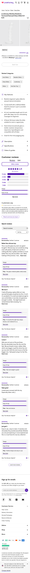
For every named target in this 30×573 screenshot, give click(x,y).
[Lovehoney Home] (7, 3)
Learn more (18, 57)
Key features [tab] (8, 95)
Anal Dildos (6, 77)
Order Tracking (6, 520)
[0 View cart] (25, 3)
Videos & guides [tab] (9, 150)
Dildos (11, 10)
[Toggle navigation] (27, 3)
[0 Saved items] (22, 3)
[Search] (16, 2)
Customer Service (7, 506)
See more (15, 197)
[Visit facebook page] (3, 499)
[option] (10, 33)
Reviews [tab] (12, 160)
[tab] (15, 513)
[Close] (27, 564)
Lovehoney (15, 6)
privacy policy (19, 495)
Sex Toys (7, 10)
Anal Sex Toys (14, 86)
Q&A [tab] (18, 160)
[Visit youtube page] (23, 499)
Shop (3, 530)
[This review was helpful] (26, 279)
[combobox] (22, 232)
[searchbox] (13, 228)
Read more (23, 255)
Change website (6, 570)
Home (3, 10)
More (3, 534)
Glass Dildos (17, 10)
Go (26, 490)
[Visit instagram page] (16, 499)
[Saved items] (28, 18)
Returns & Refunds (7, 518)
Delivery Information (7, 512)
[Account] (19, 3)
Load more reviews (15, 465)
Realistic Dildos (18, 77)
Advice (4, 525)
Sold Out (15, 65)
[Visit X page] (10, 499)
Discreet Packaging (7, 515)
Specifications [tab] (9, 146)
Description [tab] (8, 141)
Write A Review (15, 164)
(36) (27, 52)
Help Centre (5, 509)
